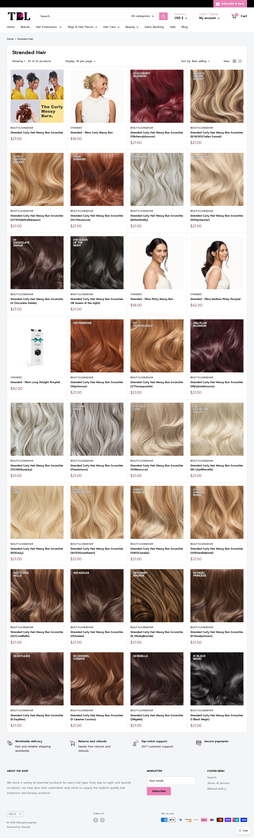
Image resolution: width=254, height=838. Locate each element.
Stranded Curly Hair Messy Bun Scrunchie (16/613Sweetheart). (96, 551)
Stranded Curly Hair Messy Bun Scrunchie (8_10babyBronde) (156, 634)
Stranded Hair (25, 39)
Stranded (76, 127)
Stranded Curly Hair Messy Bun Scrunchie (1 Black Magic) (216, 717)
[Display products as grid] (234, 61)
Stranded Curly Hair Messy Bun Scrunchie (37, 133)
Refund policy (216, 789)
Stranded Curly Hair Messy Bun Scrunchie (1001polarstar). (216, 218)
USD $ (12, 814)
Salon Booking (154, 27)
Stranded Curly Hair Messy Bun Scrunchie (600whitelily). (156, 218)
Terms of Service (218, 783)
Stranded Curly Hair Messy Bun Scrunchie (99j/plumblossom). (216, 384)
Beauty (130, 27)
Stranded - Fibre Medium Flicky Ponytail (215, 299)
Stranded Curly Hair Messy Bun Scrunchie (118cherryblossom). (156, 134)
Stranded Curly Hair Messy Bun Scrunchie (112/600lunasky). (37, 467)
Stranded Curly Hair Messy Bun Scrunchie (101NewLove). (156, 467)
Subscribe (159, 791)
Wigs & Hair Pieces (80, 27)
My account (208, 18)
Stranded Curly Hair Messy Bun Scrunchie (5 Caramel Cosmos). (96, 717)
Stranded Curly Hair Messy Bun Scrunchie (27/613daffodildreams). (37, 218)
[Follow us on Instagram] (102, 820)
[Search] (163, 16)
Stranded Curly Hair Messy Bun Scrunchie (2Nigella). (156, 717)
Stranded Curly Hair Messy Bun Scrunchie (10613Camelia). (156, 551)
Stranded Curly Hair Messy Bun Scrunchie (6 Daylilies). (37, 717)
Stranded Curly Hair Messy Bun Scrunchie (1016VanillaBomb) (216, 551)
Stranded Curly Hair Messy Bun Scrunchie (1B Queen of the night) (96, 301)
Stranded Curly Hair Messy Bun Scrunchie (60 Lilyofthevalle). (216, 467)
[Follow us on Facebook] (95, 820)
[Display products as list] (240, 61)
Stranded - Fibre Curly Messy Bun (91, 133)
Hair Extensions (47, 27)
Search (212, 777)
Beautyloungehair (22, 127)
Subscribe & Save (233, 4)
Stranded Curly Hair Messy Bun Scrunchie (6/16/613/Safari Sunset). (216, 134)
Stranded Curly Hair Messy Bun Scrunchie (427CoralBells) (37, 634)
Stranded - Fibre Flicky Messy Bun (151, 299)
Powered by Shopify (18, 827)
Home (11, 27)
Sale (173, 27)
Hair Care (109, 27)
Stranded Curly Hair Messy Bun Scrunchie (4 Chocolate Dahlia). (37, 301)
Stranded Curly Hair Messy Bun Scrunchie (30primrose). (96, 384)
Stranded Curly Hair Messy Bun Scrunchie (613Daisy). (37, 551)
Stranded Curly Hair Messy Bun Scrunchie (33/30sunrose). (96, 218)
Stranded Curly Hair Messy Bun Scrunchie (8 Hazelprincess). (216, 634)
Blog (185, 27)
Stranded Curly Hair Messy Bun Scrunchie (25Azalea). (96, 634)
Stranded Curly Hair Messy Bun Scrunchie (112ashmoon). (96, 467)
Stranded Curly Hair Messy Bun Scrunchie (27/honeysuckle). (156, 384)
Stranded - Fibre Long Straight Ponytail (35, 382)
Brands (25, 27)
